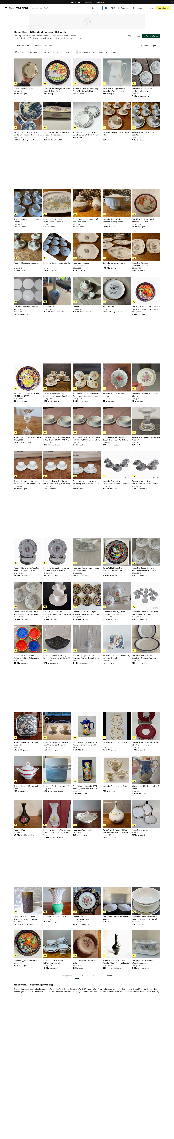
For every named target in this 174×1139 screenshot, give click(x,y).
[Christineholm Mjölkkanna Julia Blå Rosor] (146, 770)
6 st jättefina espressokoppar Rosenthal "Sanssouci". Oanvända (56, 395)
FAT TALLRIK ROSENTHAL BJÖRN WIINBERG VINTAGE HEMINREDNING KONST (27, 395)
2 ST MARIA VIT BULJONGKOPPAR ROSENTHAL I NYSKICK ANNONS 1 (116, 438)
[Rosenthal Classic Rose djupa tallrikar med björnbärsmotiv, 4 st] (146, 552)
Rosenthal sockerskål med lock (26, 786)
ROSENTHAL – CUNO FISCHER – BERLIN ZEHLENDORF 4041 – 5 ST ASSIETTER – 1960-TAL (86, 133)
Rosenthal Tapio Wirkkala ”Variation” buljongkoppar (113, 220)
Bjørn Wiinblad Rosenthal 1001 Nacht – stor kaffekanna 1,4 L (85, 743)
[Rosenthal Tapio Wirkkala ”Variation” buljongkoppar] (117, 203)
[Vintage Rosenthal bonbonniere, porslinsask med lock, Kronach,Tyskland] (57, 116)
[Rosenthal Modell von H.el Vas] (57, 901)
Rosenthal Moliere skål (82, 830)
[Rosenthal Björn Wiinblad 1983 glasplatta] (28, 726)
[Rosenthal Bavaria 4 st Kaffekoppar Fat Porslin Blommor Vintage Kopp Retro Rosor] (146, 465)
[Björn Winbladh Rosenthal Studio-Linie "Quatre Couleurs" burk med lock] (117, 814)
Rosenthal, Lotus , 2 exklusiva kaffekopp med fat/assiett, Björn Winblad (86, 482)
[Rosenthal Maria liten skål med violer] (87, 944)
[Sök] (93, 8)
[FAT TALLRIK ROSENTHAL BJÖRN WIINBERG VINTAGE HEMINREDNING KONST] (28, 377)
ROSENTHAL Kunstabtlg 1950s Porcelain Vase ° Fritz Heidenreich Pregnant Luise (116, 962)
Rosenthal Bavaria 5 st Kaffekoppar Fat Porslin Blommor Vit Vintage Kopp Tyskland (116, 482)
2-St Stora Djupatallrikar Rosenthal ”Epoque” (116, 918)
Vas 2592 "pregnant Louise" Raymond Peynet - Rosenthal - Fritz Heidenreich (85, 657)
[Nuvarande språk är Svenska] (106, 8)
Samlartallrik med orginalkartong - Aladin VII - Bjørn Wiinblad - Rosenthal (86, 90)
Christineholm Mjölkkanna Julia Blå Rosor (145, 787)
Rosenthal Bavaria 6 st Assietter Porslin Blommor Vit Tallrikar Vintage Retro (56, 569)
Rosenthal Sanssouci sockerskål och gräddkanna (85, 220)
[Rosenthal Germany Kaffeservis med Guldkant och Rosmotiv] (57, 726)
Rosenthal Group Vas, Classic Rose (27, 437)
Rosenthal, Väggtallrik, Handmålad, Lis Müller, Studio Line (116, 657)
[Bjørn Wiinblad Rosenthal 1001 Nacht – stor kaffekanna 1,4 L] (87, 726)
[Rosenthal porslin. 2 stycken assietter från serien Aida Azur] (146, 639)
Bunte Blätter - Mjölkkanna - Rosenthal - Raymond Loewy (114, 90)
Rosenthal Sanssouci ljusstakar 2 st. (26, 264)
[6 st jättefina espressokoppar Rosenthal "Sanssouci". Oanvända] (57, 377)
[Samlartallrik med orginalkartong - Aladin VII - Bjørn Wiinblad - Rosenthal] (87, 72)
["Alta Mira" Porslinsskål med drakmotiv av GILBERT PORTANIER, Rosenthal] (146, 203)
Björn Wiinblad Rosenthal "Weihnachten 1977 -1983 (113, 569)
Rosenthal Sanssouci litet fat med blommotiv (145, 395)
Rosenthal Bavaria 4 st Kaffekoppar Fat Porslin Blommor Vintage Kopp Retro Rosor (145, 482)
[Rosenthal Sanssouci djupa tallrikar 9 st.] (57, 247)
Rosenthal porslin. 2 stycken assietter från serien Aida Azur (144, 657)
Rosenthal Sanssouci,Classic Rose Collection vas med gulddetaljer (56, 831)
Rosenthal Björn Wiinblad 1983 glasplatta (26, 743)
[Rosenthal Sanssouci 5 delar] (117, 247)
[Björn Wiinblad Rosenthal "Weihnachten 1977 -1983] (117, 552)
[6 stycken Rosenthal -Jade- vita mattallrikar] (28, 291)
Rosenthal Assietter (140, 830)
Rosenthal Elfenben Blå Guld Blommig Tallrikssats (84, 918)
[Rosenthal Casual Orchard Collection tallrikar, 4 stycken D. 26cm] (28, 639)
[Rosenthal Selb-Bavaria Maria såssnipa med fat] (146, 944)
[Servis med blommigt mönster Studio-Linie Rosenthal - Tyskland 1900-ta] (28, 116)
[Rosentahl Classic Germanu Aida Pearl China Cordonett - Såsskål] (146, 901)
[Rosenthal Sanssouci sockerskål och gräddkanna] (87, 203)
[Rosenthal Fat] (117, 291)
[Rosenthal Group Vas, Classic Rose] (28, 421)
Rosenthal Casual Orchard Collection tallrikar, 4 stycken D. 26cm (26, 657)
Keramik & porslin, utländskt (29, 46)
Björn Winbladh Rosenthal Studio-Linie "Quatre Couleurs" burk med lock (116, 831)
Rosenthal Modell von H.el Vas (55, 917)
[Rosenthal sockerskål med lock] (28, 770)
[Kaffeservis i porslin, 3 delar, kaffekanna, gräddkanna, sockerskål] (117, 596)
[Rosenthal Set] (87, 291)
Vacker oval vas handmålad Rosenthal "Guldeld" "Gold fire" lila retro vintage (27, 918)
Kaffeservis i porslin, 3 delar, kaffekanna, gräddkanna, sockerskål (114, 613)
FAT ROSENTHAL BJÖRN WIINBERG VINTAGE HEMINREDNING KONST (146, 308)
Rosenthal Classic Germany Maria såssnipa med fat (86, 569)
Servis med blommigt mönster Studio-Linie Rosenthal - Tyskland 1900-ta (27, 133)
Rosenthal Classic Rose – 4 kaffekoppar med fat (54, 962)
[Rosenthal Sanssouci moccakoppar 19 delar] (28, 203)
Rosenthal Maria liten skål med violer (85, 962)
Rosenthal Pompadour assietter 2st (115, 743)
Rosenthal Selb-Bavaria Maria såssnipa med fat (143, 962)
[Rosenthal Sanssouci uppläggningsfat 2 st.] (87, 247)
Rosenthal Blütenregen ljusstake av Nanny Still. (146, 438)
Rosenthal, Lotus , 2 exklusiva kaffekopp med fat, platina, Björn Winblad (27, 482)
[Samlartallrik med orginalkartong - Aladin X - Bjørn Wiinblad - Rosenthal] (57, 72)
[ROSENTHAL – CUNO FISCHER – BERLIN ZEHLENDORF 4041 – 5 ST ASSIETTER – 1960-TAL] (87, 116)
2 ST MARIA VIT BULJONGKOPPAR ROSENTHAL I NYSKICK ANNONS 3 (86, 438)
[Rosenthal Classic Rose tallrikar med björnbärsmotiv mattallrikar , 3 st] (28, 596)
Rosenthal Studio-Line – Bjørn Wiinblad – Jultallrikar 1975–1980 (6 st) (87, 613)
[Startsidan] (22, 8)
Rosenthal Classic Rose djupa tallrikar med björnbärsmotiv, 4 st (145, 569)
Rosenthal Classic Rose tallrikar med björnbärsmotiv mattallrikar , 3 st (27, 613)
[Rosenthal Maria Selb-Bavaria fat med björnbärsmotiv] (146, 72)
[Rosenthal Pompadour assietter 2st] (117, 726)
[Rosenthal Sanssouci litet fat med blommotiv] (146, 377)
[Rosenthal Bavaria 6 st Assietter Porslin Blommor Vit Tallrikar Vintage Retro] (57, 552)
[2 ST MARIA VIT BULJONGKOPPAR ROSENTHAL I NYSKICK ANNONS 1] (117, 421)
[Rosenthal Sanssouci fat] (28, 72)
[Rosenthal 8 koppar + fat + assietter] (146, 116)
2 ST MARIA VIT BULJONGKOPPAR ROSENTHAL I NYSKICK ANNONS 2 (56, 438)
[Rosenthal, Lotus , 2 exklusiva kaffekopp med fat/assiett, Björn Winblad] (87, 465)
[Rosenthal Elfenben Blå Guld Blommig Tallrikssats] (87, 901)
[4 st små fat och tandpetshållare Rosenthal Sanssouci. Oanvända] (87, 377)
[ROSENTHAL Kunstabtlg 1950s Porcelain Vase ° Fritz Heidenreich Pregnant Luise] (117, 944)
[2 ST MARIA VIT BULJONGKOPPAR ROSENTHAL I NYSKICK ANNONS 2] (57, 421)
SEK (113, 8)
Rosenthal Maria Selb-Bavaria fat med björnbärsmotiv (145, 90)
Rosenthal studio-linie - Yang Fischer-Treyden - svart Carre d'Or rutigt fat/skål (57, 657)
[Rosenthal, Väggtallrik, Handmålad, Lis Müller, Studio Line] (117, 639)
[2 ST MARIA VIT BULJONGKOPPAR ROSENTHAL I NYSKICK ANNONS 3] (87, 421)
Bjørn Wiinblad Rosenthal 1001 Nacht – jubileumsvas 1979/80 (85, 787)
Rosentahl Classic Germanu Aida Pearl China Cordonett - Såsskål (145, 918)
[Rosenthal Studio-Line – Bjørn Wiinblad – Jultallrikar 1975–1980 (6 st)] (87, 596)
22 (101, 976)
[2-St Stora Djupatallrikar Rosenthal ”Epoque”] (117, 901)
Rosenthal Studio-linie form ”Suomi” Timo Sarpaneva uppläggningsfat (54, 220)
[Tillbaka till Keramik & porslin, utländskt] (15, 45)
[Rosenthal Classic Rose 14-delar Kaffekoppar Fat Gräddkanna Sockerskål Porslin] (146, 596)
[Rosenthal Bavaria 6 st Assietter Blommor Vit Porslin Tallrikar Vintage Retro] (28, 552)
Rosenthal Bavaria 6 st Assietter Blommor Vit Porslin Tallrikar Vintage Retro (26, 569)
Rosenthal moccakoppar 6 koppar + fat (116, 133)
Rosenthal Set (78, 307)
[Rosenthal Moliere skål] (87, 814)
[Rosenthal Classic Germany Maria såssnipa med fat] (87, 552)
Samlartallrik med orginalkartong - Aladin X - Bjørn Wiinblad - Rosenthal (56, 90)
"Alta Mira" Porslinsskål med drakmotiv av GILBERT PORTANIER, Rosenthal (146, 220)
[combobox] (63, 8)
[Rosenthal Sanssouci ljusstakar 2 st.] (28, 247)
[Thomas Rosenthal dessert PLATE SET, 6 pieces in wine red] (146, 726)
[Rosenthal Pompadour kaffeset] (117, 770)
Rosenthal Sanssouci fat (23, 89)
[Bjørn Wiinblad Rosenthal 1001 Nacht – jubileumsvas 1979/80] (87, 770)
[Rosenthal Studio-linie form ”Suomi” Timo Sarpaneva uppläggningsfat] (57, 203)
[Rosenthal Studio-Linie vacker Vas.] (57, 770)
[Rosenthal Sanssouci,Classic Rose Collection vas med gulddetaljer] (57, 814)
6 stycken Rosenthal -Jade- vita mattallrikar (26, 308)
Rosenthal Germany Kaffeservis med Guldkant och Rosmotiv (56, 743)
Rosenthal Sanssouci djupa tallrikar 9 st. (57, 264)
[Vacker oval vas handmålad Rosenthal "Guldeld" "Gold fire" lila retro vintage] (28, 901)
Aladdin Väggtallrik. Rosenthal (25, 961)
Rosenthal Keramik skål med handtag (113, 395)
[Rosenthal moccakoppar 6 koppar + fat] (117, 116)
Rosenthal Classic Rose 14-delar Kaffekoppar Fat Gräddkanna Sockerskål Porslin (145, 613)
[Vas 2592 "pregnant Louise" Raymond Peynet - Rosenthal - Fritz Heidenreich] (87, 639)
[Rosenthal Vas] (57, 291)
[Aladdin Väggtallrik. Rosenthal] (28, 944)
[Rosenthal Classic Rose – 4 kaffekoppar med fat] (57, 944)
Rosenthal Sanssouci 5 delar (114, 263)
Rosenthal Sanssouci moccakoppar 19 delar (27, 220)
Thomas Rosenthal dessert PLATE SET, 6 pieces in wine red (145, 743)
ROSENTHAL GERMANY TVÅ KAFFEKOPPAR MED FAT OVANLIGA (57, 613)
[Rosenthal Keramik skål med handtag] (117, 377)
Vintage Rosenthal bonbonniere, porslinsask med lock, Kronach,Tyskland (56, 133)
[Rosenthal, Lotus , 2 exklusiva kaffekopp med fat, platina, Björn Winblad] (28, 465)
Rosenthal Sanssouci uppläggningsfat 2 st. (81, 264)
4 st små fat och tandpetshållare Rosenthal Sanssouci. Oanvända (86, 395)
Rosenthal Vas (49, 307)
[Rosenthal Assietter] (146, 814)
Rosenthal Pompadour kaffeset (115, 786)
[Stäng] (172, 2)
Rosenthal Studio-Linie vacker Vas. (57, 786)
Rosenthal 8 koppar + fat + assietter (143, 133)
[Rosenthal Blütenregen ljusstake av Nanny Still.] (146, 421)
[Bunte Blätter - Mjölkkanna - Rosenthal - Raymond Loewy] (117, 72)
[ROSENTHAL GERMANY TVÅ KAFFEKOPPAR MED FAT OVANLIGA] (57, 596)
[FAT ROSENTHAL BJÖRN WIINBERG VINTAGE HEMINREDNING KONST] (146, 291)
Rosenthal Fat (108, 307)
